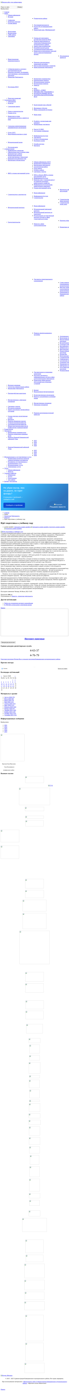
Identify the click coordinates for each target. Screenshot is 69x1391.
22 (13, 686)
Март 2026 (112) (9, 705)
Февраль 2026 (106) (10, 707)
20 (8, 686)
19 (6, 686)
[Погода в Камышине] (34, 667)
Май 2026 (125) (9, 702)
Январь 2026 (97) (9, 708)
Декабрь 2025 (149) (10, 710)
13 (8, 684)
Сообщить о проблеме (14, 505)
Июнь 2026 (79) (9, 700)
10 (1, 684)
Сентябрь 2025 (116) (10, 715)
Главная (6, 512)
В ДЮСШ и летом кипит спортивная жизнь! (18, 605)
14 (11, 684)
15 (13, 684)
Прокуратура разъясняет (8, 642)
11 (4, 684)
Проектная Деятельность (11, 516)
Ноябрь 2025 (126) (9, 712)
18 (4, 686)
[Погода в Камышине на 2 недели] (62, 668)
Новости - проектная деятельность (22, 596)
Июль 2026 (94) (9, 699)
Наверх (3, 608)
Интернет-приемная (34, 639)
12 (6, 684)
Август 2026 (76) (9, 697)
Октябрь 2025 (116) (10, 713)
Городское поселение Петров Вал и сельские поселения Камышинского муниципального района (30, 659)
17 (1, 686)
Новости (7, 517)
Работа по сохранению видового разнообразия (18, 603)
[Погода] (4, 668)
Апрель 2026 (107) (10, 703)
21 (11, 686)
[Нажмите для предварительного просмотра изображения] (12, 531)
